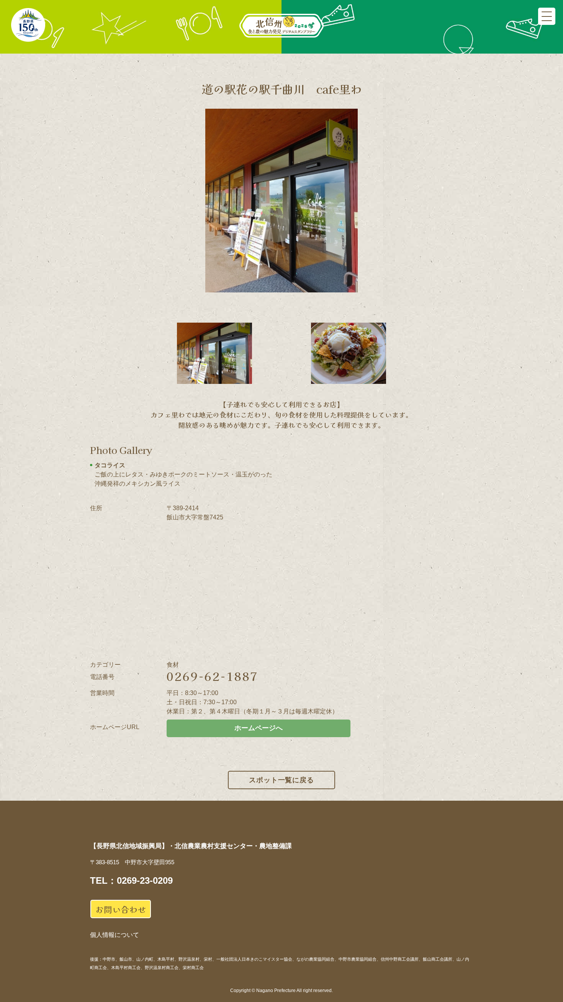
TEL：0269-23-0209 (131, 880)
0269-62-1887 (213, 675)
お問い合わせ (120, 909)
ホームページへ (258, 728)
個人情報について (114, 935)
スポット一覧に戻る (281, 780)
